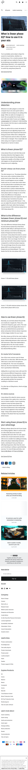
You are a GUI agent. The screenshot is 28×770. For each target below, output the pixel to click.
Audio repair (4, 723)
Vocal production (5, 734)
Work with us (4, 604)
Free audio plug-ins (6, 647)
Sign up (14, 578)
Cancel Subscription (6, 629)
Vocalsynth (4, 685)
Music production (5, 728)
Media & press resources (7, 609)
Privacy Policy (14, 768)
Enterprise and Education (7, 612)
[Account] (19, 2)
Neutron (3, 679)
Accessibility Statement (7, 623)
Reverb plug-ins (5, 702)
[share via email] (13, 463)
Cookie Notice (4, 615)
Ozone (13, 47)
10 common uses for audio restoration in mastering (14, 519)
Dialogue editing (5, 726)
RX (2, 674)
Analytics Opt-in (5, 632)
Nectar (2, 682)
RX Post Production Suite (7, 699)
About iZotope (4, 598)
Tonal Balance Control (6, 693)
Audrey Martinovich (10, 45)
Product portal (4, 653)
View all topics (4, 737)
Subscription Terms (6, 626)
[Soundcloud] (9, 588)
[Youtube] (7, 588)
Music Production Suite (7, 696)
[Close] (26, 758)
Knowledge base (5, 644)
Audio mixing (9, 47)
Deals (2, 658)
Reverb (3, 731)
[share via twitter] (6, 463)
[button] (2, 10)
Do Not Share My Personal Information (11, 618)
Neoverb (3, 690)
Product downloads (6, 650)
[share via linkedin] (10, 463)
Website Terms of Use (6, 768)
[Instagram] (4, 588)
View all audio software (7, 704)
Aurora (3, 688)
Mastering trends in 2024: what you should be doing (14, 495)
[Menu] (26, 2)
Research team (5, 607)
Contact (3, 601)
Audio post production (6, 720)
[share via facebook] (2, 463)
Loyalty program (5, 655)
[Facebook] (2, 588)
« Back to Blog (6, 467)
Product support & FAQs (7, 664)
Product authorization (6, 642)
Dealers (3, 661)
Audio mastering (17, 10)
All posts (7, 10)
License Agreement (6, 620)
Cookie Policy (21, 768)
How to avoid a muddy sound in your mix (14, 544)
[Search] (16, 2)
